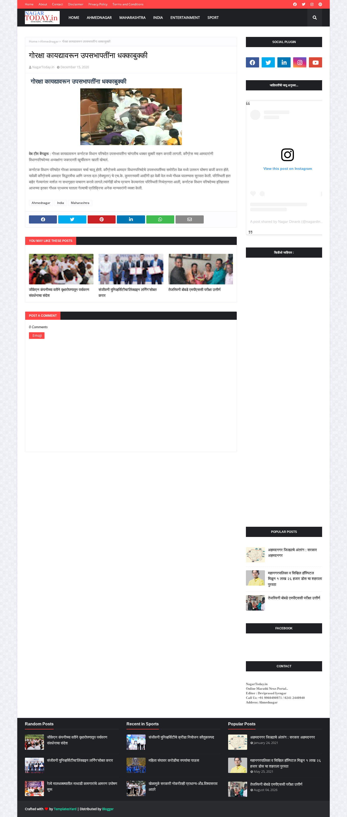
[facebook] (295, 4)
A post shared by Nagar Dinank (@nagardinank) (288, 221)
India (60, 203)
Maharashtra (80, 203)
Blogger (108, 809)
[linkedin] (284, 62)
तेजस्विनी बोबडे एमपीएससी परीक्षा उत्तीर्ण (194, 289)
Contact (57, 4)
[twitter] (304, 4)
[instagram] (312, 4)
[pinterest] (319, 4)
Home (29, 4)
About (43, 4)
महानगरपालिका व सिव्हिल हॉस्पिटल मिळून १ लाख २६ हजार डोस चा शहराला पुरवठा (295, 579)
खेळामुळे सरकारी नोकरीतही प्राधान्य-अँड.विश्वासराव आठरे (183, 786)
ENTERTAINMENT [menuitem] (185, 17)
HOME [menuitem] (74, 17)
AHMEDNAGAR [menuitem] (99, 17)
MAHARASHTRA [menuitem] (132, 17)
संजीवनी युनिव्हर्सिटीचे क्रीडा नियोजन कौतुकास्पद (181, 737)
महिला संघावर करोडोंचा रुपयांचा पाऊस (174, 760)
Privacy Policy (97, 4)
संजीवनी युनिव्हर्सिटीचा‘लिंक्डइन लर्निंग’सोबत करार (127, 292)
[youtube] (315, 62)
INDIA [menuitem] (158, 17)
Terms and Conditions (128, 4)
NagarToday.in (43, 67)
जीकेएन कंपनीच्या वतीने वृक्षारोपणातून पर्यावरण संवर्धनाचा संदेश (59, 292)
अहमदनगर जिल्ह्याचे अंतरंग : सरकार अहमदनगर (292, 553)
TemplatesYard (65, 809)
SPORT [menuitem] (213, 17)
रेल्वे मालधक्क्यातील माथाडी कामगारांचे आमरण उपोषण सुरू (82, 786)
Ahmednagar (49, 41)
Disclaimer (75, 4)
